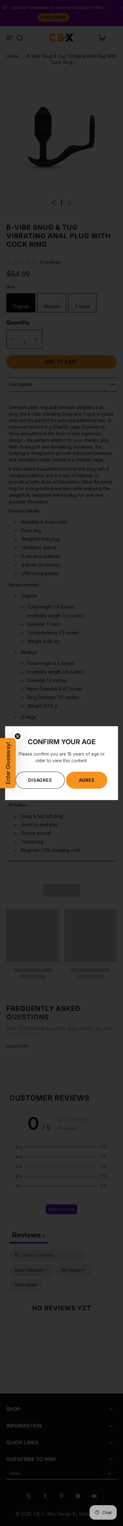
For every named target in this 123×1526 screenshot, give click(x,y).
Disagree (40, 780)
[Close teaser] (18, 736)
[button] (8, 763)
